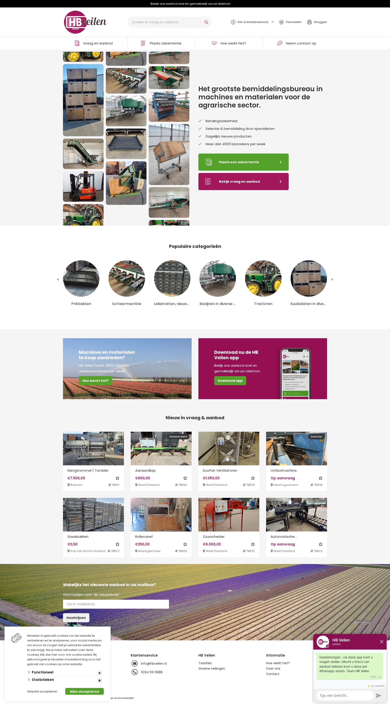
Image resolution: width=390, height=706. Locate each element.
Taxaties (205, 663)
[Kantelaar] (126, 186)
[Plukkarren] (169, 152)
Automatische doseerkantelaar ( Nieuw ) (292, 536)
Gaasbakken (77, 536)
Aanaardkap (145, 470)
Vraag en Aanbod (98, 43)
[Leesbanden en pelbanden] (169, 200)
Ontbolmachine (284, 470)
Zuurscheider (214, 536)
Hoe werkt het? (233, 43)
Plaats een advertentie (239, 162)
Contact (272, 674)
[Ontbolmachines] (169, 75)
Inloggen (320, 22)
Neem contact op (301, 43)
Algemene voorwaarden (116, 698)
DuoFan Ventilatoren (220, 470)
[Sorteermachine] (126, 84)
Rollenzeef (144, 536)
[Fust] (126, 147)
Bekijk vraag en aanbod (239, 181)
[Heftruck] (83, 184)
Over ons (273, 668)
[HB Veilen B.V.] (85, 21)
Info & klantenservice (253, 22)
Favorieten (294, 22)
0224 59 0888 (151, 672)
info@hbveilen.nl (154, 663)
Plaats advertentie (165, 43)
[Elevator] (83, 151)
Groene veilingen (211, 668)
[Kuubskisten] (83, 97)
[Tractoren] (83, 216)
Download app (230, 380)
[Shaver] (169, 104)
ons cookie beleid (79, 654)
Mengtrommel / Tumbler (88, 470)
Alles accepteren (84, 691)
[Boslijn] (126, 114)
